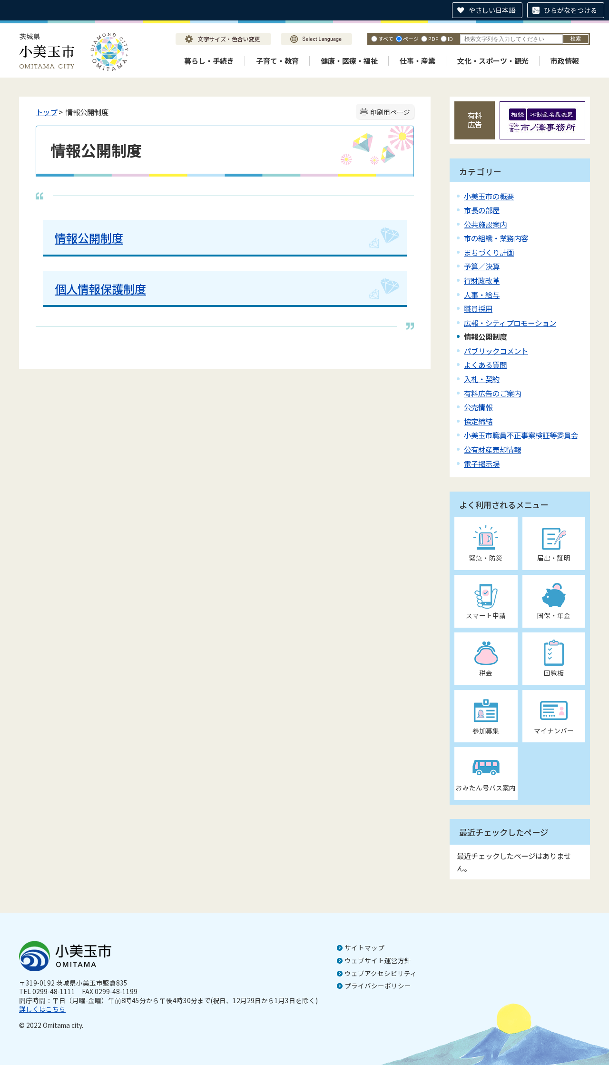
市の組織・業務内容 (496, 238)
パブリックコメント (496, 350)
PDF (433, 38)
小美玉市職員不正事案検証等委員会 (521, 435)
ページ (411, 38)
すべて (385, 38)
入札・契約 (482, 379)
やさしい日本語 (492, 10)
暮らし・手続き (209, 61)
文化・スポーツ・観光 (493, 61)
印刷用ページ (390, 112)
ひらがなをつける (570, 10)
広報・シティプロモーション (510, 322)
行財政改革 (482, 280)
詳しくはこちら (42, 1009)
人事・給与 (482, 294)
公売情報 (478, 407)
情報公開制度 (89, 237)
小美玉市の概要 (489, 196)
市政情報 (564, 61)
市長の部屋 (482, 210)
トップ (46, 112)
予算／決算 (482, 266)
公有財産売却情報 (492, 449)
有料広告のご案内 (492, 393)
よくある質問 (485, 364)
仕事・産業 (417, 61)
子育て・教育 (277, 61)
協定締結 (478, 421)
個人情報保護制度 (100, 288)
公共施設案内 (485, 224)
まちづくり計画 (489, 252)
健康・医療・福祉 (349, 61)
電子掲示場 (482, 463)
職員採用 (478, 308)
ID (450, 38)
